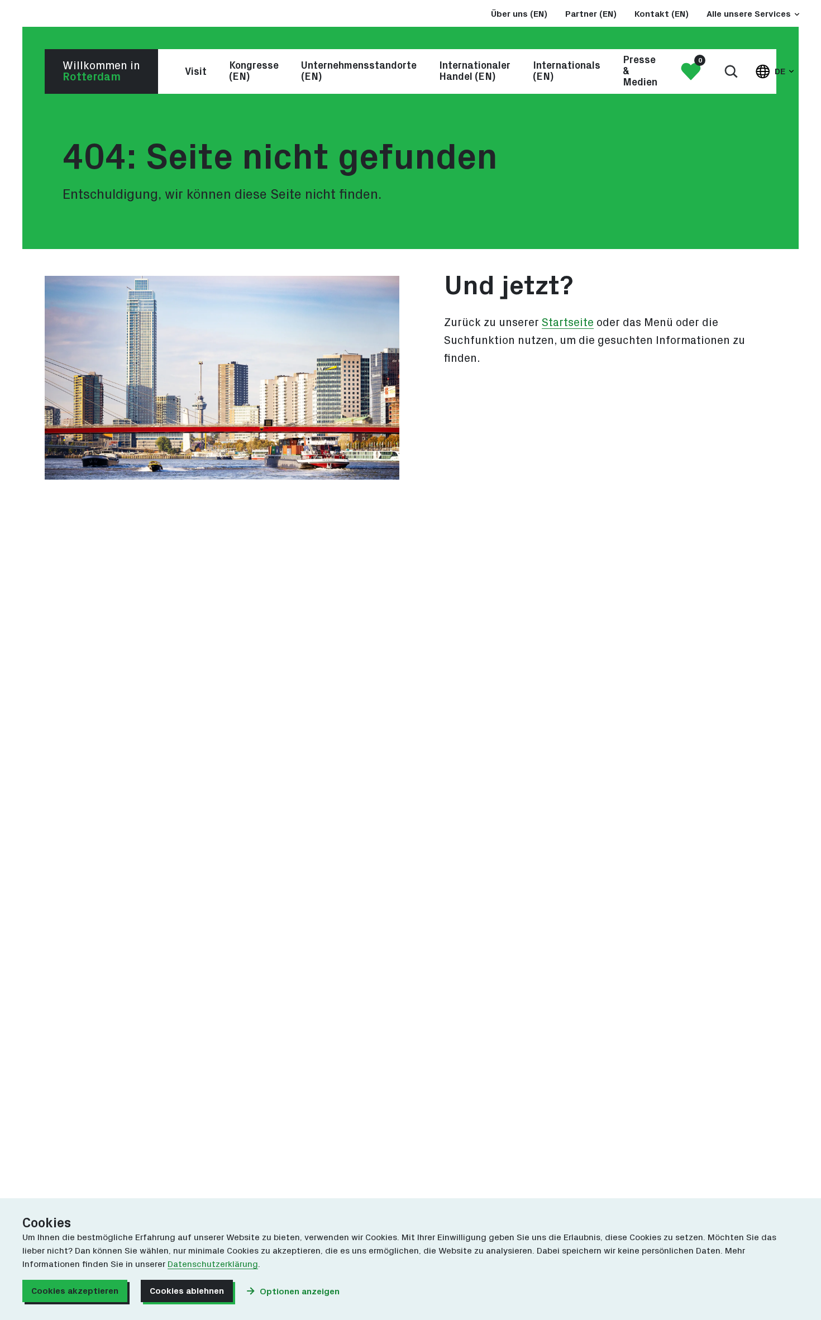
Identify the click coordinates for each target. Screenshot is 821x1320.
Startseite (568, 322)
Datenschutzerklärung (213, 1264)
